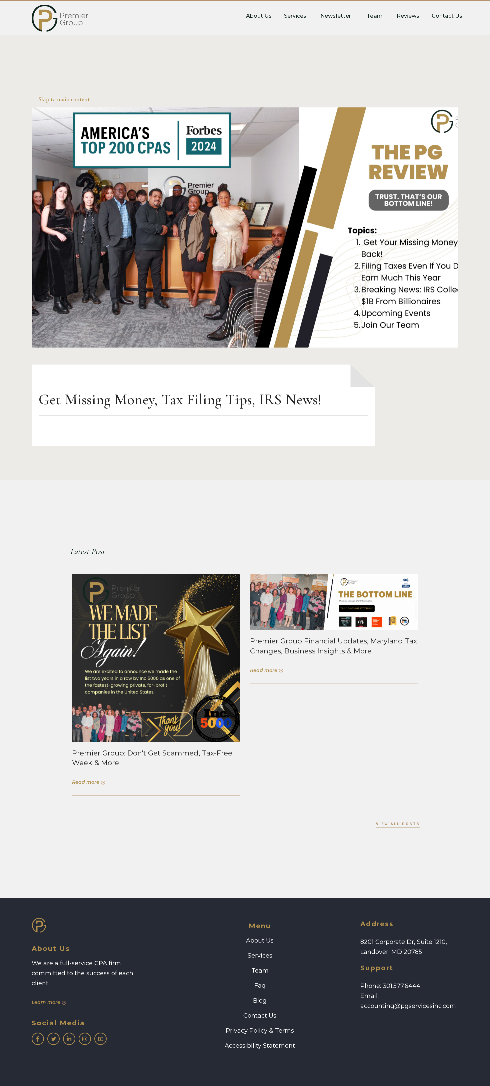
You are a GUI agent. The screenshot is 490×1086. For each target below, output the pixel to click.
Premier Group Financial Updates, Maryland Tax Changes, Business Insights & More (333, 646)
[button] (336, 16)
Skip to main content (64, 99)
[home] (60, 18)
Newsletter (335, 16)
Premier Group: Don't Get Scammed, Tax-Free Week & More (152, 758)
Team (375, 16)
